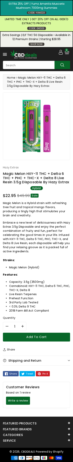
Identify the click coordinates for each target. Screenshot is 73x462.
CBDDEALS (28, 452)
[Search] (62, 65)
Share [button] (11, 349)
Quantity (9, 318)
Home (11, 78)
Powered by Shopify (49, 452)
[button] (36, 360)
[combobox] (36, 65)
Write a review (18, 401)
